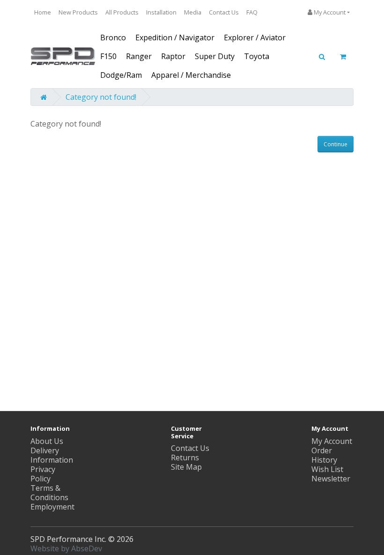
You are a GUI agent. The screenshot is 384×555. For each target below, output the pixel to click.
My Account (331, 441)
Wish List (327, 469)
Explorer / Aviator (255, 37)
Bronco (113, 37)
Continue (335, 144)
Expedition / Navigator (174, 37)
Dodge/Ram (121, 75)
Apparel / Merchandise (191, 75)
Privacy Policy (42, 474)
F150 (108, 56)
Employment (52, 507)
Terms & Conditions (49, 492)
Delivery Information (51, 455)
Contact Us (224, 12)
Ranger (139, 56)
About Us (46, 441)
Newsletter (330, 478)
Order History (324, 455)
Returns (185, 457)
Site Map (186, 467)
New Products (78, 12)
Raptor (173, 56)
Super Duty (215, 56)
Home (42, 12)
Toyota (256, 56)
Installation (161, 12)
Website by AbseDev (66, 548)
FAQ (252, 12)
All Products (122, 12)
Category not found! (101, 97)
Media (192, 12)
